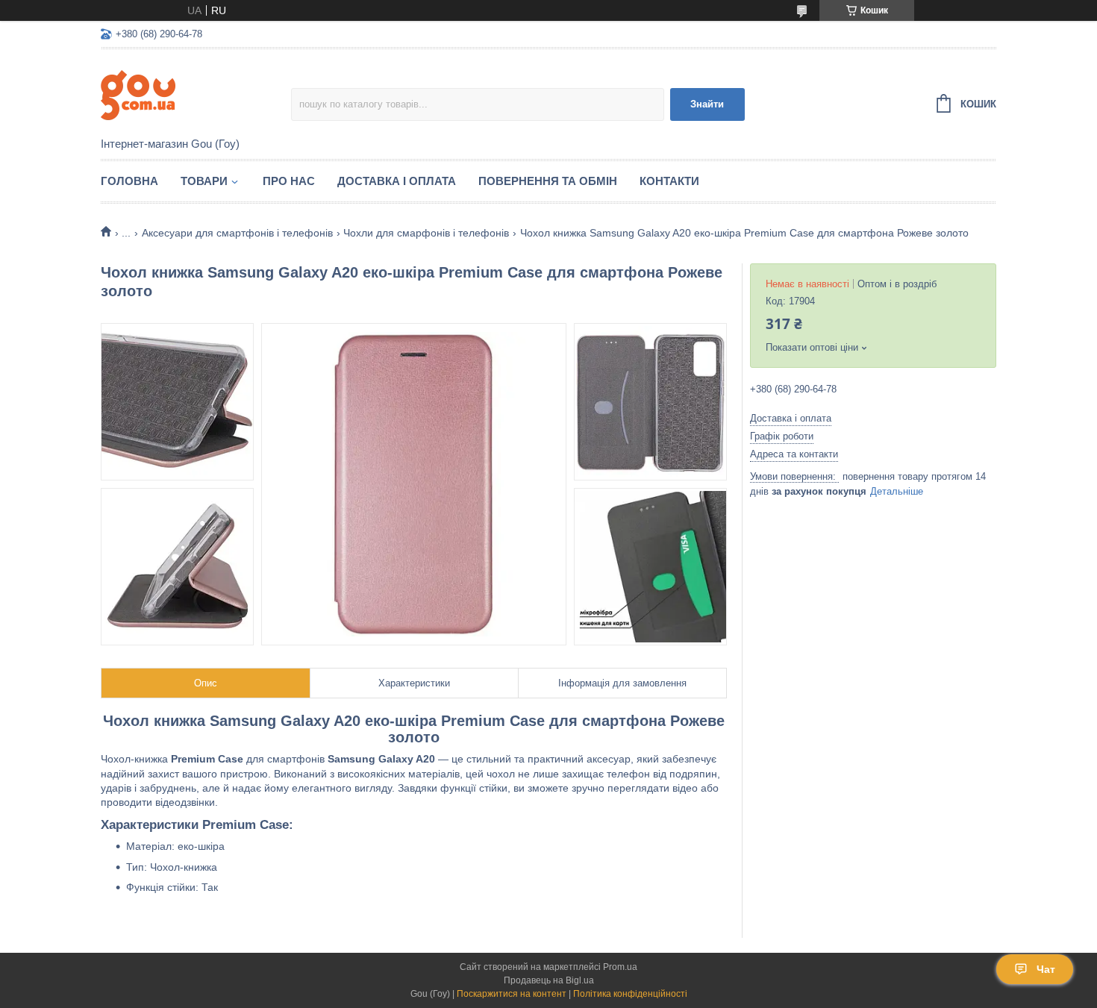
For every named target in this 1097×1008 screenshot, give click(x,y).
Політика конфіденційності (630, 994)
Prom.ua (620, 967)
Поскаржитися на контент (511, 994)
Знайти (707, 104)
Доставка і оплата (396, 181)
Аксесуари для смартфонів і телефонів (237, 233)
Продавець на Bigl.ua (549, 980)
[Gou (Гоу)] (196, 94)
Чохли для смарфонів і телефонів (426, 233)
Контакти (669, 181)
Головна (129, 181)
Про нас (289, 181)
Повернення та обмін (547, 181)
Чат (1046, 969)
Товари (204, 181)
